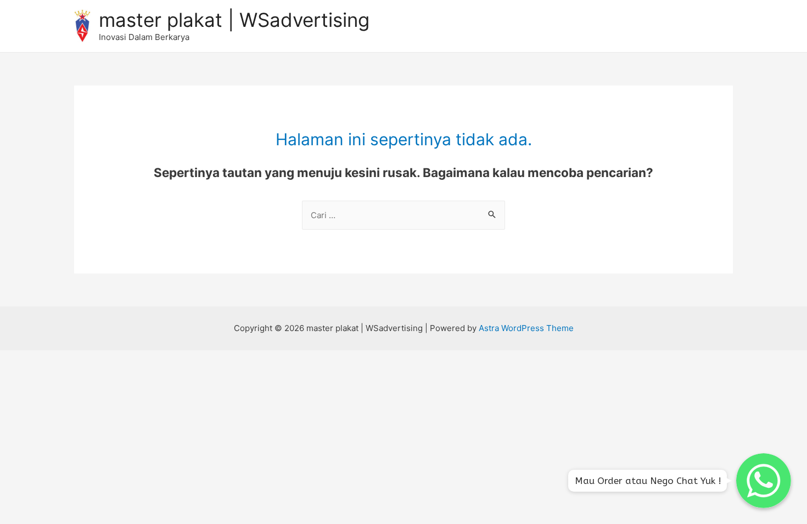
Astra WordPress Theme (526, 328)
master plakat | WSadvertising (234, 19)
